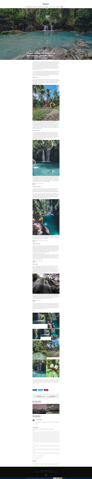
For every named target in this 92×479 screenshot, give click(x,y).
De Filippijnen (41, 57)
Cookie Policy (61, 7)
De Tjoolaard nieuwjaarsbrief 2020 (51, 396)
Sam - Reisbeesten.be (39, 419)
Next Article (53, 395)
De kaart (47, 7)
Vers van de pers (46, 57)
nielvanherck (29, 57)
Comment (34, 430)
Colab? (46, 470)
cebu (35, 386)
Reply (37, 424)
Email (33, 447)
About (42, 470)
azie (33, 386)
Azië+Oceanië (33, 57)
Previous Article (39, 395)
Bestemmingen (37, 57)
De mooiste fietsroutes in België (41, 396)
